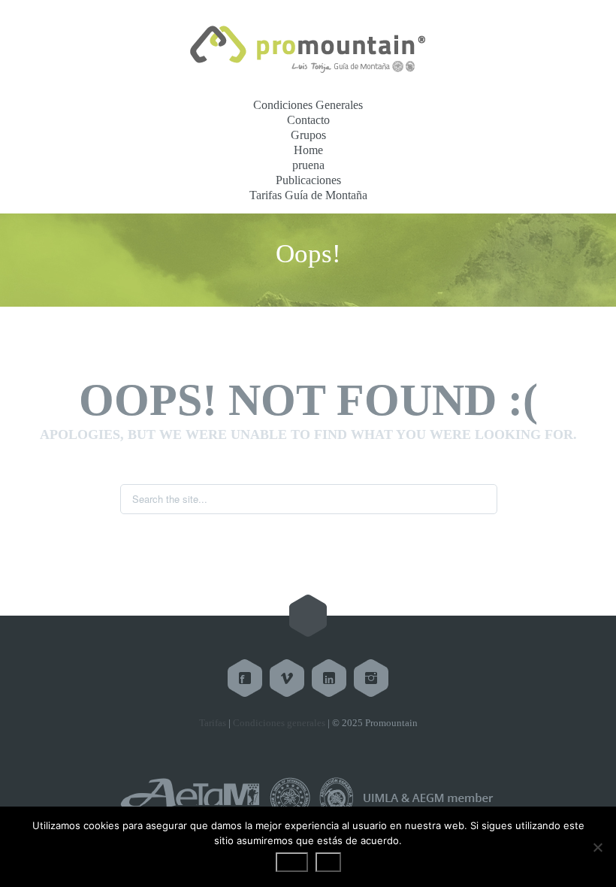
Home (308, 150)
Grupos (308, 135)
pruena (308, 165)
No (328, 862)
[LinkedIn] (329, 678)
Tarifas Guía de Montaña (308, 195)
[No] (597, 847)
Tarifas (212, 722)
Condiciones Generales (308, 104)
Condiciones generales (279, 722)
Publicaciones (308, 180)
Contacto (308, 120)
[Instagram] (371, 678)
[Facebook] (245, 678)
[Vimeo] (287, 678)
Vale (292, 862)
